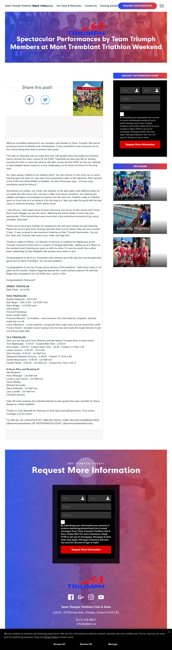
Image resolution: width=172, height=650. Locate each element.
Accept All (59, 644)
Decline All (86, 644)
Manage (112, 644)
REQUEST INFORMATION (137, 5)
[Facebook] (71, 599)
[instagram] (91, 599)
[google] (81, 599)
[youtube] (101, 599)
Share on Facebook (29, 100)
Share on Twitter (45, 100)
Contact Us (91, 5)
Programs (47, 5)
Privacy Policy (51, 637)
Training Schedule (110, 5)
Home (36, 5)
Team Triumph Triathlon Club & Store (25, 5)
